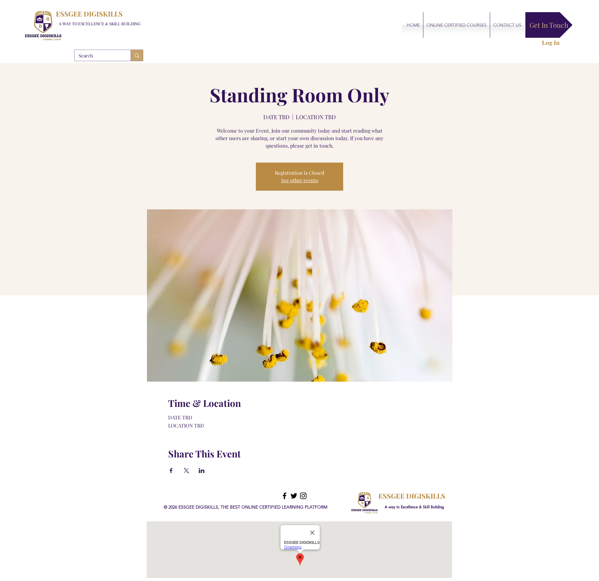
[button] (548, 25)
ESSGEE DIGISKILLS (89, 13)
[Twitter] (294, 495)
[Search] (137, 55)
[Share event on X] (186, 470)
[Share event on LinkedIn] (202, 470)
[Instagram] (303, 495)
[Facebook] (284, 495)
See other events (299, 180)
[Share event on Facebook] (171, 470)
